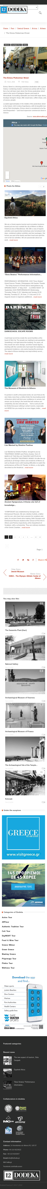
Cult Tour (6, 931)
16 (40, 537)
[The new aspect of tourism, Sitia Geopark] (7, 1060)
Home (5, 28)
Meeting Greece (9, 954)
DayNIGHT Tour (9, 936)
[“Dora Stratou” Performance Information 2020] (7, 1085)
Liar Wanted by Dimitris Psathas (19, 445)
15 (36, 537)
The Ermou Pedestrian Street (16, 78)
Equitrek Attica (11, 218)
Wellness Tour (8, 968)
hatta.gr (9, 1162)
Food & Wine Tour (10, 940)
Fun (36, 82)
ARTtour (5, 922)
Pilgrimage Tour (9, 959)
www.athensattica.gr (40, 116)
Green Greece (8, 950)
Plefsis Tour (7, 963)
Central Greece (23, 28)
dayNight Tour (16, 45)
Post (12, 28)
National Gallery (11, 664)
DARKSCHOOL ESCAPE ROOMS (19, 331)
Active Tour (7, 917)
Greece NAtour (8, 945)
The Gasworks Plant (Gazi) (16, 630)
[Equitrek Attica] (7, 1073)
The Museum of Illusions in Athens (20, 388)
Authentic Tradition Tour (13, 927)
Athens (43, 28)
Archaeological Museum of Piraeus (19, 731)
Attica (34, 28)
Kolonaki (8, 799)
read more (14, 240)
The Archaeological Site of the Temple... (21, 765)
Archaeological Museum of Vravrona (20, 698)
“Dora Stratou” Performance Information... (23, 274)
